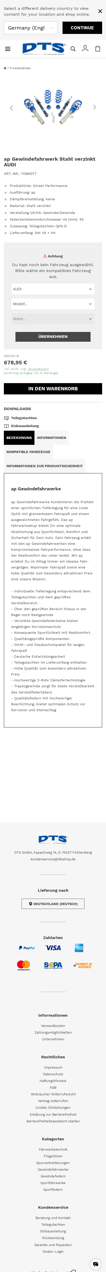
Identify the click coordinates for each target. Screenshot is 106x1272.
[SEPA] (53, 968)
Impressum (53, 1067)
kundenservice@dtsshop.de (53, 859)
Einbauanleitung (53, 1231)
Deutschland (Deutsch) (55, 904)
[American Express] (79, 951)
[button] (96, 1264)
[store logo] (44, 48)
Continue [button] (82, 27)
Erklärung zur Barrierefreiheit (53, 1114)
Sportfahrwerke (53, 1183)
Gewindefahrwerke (53, 1169)
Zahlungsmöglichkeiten (53, 1032)
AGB (53, 1087)
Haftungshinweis (53, 1081)
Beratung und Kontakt (53, 1218)
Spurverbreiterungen (53, 1163)
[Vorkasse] (82, 968)
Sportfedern (53, 1190)
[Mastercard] (23, 968)
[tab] (19, 438)
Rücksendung (53, 1238)
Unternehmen (53, 1039)
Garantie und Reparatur (53, 1245)
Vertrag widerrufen (53, 1101)
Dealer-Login (53, 1251)
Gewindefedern (53, 1176)
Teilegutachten (53, 1224)
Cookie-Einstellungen (53, 1107)
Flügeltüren (53, 1156)
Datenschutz (53, 1074)
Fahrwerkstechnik (53, 1149)
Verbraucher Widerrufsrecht (53, 1094)
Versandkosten (38, 369)
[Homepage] (5, 68)
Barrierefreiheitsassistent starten (53, 1121)
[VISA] (53, 951)
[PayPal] (27, 951)
